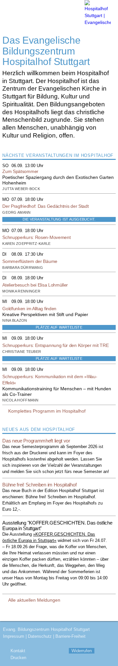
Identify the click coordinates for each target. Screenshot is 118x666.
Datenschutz (40, 636)
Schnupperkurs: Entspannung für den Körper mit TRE (55, 345)
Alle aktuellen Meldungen (34, 600)
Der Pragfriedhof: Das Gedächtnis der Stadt (45, 206)
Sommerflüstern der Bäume (29, 261)
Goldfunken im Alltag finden (29, 308)
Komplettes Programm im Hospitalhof (47, 411)
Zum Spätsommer (20, 171)
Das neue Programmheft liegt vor (36, 440)
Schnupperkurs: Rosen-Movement (36, 237)
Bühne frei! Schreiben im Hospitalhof (39, 484)
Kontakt (17, 650)
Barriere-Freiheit (70, 636)
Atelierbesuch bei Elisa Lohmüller (35, 285)
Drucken (18, 657)
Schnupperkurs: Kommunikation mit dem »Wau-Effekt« (49, 379)
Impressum (13, 636)
